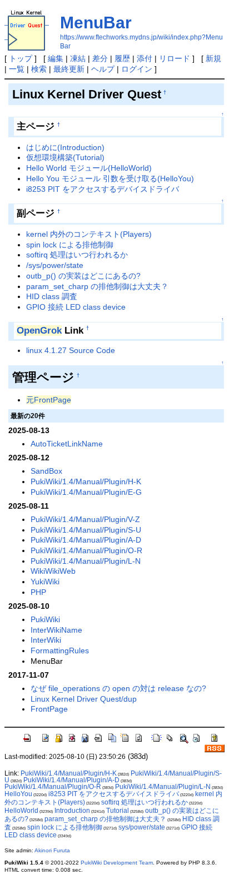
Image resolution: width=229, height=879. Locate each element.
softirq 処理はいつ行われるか (77, 254)
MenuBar (96, 22)
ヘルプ (102, 68)
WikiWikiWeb (53, 571)
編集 (55, 58)
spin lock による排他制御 (69, 244)
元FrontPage (48, 399)
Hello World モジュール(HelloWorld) (89, 167)
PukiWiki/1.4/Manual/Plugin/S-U (86, 529)
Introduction (72, 810)
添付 (144, 58)
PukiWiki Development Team (117, 863)
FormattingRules (60, 650)
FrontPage (49, 708)
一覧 (16, 68)
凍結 (78, 58)
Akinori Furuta (52, 850)
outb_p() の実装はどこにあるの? (83, 275)
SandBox (46, 470)
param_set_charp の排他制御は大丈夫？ (97, 286)
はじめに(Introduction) (65, 147)
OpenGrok (39, 330)
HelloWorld (21, 810)
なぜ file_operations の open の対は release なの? (118, 688)
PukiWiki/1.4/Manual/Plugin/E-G (86, 492)
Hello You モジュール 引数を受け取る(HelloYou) (110, 178)
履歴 (122, 58)
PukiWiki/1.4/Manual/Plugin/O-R (86, 550)
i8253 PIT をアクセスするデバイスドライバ (102, 189)
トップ (20, 58)
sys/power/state (141, 827)
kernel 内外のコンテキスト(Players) (89, 234)
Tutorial (117, 810)
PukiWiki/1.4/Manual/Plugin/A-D (86, 539)
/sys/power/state (54, 265)
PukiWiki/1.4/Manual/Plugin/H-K (86, 481)
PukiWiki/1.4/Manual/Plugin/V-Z (85, 519)
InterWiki (46, 639)
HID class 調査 (51, 296)
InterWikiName (56, 629)
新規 (213, 58)
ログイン (136, 68)
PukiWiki (45, 619)
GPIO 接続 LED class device (76, 306)
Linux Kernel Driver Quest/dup (84, 698)
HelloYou (18, 794)
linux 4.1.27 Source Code (70, 350)
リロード (174, 58)
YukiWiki (45, 581)
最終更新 (68, 68)
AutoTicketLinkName (67, 443)
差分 (100, 58)
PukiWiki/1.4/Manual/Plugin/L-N (86, 561)
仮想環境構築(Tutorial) (65, 157)
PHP (38, 592)
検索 (39, 68)
